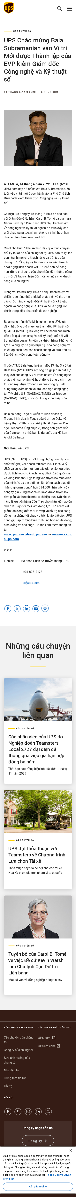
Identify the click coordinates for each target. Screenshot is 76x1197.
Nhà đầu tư (11, 1070)
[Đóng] (70, 1150)
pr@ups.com (31, 583)
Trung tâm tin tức (15, 1078)
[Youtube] (48, 1113)
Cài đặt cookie (38, 1186)
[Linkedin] (38, 1113)
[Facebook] (8, 1113)
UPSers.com (49, 1046)
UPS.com (46, 1038)
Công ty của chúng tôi (18, 1050)
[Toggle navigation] (69, 8)
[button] (61, 8)
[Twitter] (18, 1113)
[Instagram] (28, 1113)
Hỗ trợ (8, 1086)
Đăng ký (35, 1141)
